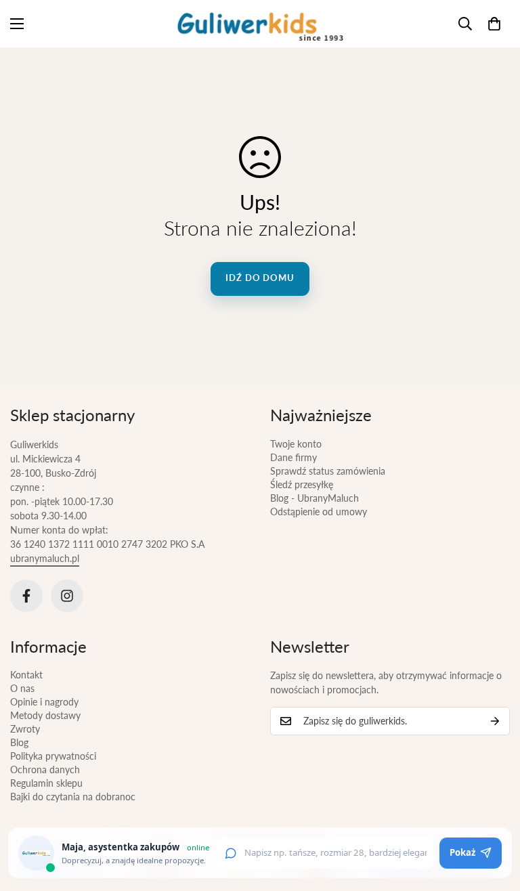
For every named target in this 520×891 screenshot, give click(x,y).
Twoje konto (296, 444)
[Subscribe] (495, 721)
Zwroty (25, 729)
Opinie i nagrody (44, 702)
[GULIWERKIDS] (260, 23)
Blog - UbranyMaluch (314, 498)
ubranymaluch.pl (44, 558)
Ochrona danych (45, 769)
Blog (19, 742)
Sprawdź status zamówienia (327, 471)
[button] (494, 23)
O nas (22, 688)
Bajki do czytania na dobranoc (72, 796)
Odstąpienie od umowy (318, 511)
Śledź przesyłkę (301, 484)
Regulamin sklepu (46, 783)
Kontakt (26, 674)
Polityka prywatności (53, 756)
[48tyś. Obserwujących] (26, 596)
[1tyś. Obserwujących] (67, 596)
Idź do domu (260, 277)
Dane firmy (293, 457)
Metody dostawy (45, 715)
